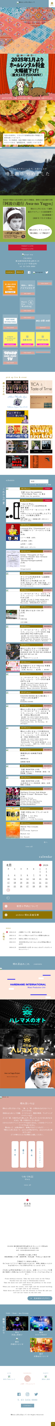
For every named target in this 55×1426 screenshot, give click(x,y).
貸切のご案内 (15, 1150)
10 (8, 879)
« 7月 (8, 897)
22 (40, 882)
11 (15, 879)
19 (21, 882)
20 (27, 882)
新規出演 (20, 272)
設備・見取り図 (23, 1149)
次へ (46, 842)
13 (27, 879)
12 (21, 879)
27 (27, 886)
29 (40, 886)
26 (21, 886)
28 (34, 886)
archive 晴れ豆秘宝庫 (27, 915)
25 (15, 886)
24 (8, 886)
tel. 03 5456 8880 (27, 266)
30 (46, 886)
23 (46, 882)
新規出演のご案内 (32, 1151)
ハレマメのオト (40, 1155)
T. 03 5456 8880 (27, 1400)
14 (34, 879)
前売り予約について (27, 906)
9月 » (41, 897)
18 (15, 882)
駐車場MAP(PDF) (42, 1298)
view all (29, 846)
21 (34, 882)
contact (10, 272)
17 (8, 882)
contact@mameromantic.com (29, 1250)
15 (40, 879)
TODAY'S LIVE (27, 246)
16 (46, 879)
